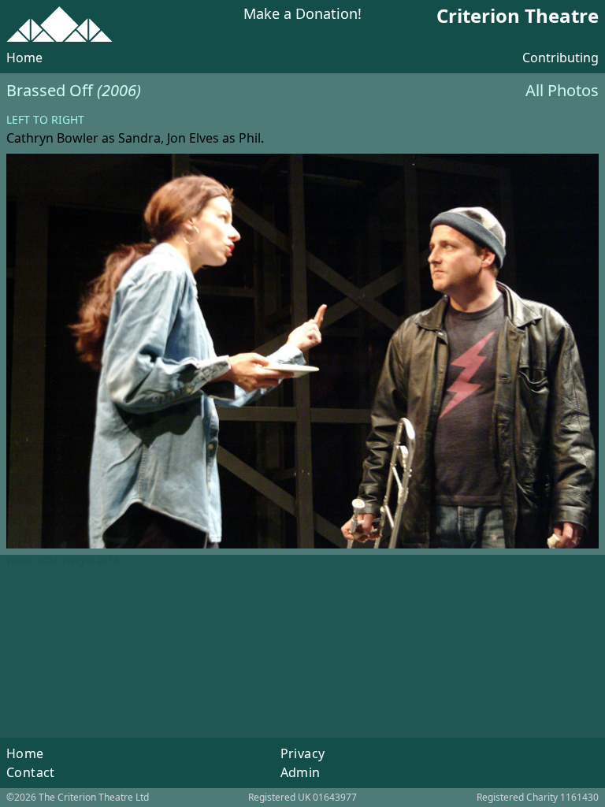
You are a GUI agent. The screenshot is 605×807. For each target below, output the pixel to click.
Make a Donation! (302, 14)
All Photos (562, 90)
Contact (30, 772)
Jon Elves (193, 138)
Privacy (302, 753)
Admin (300, 772)
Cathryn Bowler (52, 138)
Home (24, 57)
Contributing (560, 57)
